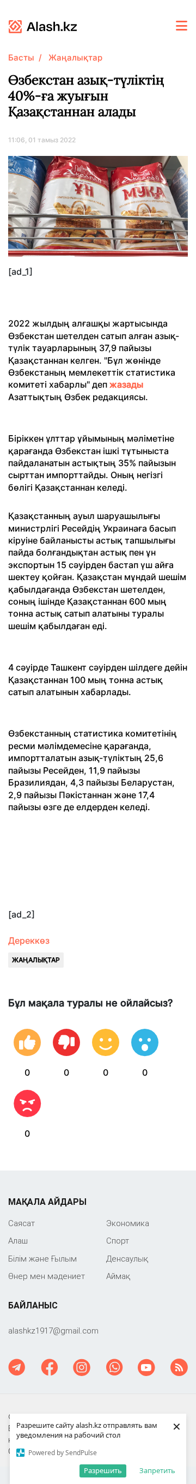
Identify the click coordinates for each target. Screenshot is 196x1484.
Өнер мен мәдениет (46, 1276)
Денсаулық (127, 1258)
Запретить (157, 1470)
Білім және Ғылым (42, 1258)
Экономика (127, 1223)
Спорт (117, 1240)
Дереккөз (29, 940)
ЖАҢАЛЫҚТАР (36, 960)
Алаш (18, 1240)
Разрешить (103, 1470)
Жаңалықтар (75, 57)
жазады (126, 384)
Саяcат (21, 1223)
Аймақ (118, 1276)
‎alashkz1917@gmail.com (53, 1330)
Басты (21, 57)
